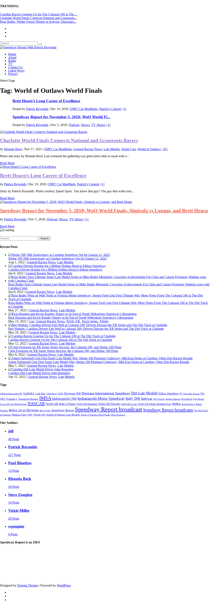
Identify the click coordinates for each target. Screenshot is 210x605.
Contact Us (15, 67)
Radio (12, 60)
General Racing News (87, 149)
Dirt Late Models (144, 393)
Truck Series (90, 321)
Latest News (16, 70)
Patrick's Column (110, 109)
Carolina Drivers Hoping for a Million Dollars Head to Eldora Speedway (55, 269)
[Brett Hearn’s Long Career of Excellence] (28, 166)
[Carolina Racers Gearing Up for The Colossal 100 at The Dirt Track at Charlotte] (61, 336)
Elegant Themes (27, 585)
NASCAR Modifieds (86, 404)
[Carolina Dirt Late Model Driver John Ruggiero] (40, 369)
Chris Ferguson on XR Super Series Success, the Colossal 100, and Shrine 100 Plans (63, 351)
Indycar (146, 398)
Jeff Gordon (159, 399)
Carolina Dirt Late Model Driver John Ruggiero (39, 373)
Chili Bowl (52, 394)
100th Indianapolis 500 (11, 394)
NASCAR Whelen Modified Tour (154, 404)
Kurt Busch (186, 399)
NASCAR (73, 321)
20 (165, 149)
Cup (31, 321)
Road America (188, 404)
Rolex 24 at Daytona (24, 410)
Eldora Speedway (169, 393)
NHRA (176, 404)
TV (10, 64)
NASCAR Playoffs (109, 404)
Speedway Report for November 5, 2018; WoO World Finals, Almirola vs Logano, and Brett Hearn (104, 210)
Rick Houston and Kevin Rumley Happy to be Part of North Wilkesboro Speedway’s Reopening (70, 317)
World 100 (39, 414)
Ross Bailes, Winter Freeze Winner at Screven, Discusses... (38, 21)
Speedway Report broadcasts (168, 409)
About (12, 57)
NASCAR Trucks (129, 404)
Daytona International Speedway (106, 393)
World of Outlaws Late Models (63, 414)
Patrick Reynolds (37, 109)
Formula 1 (11, 398)
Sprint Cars (128, 149)
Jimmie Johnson (173, 399)
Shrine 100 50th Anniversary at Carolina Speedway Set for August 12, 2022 (57, 258)
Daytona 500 (72, 393)
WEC (30, 414)
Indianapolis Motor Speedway (101, 398)
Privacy (13, 74)
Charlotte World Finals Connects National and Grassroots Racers (69, 140)
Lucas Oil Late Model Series (13, 404)
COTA (60, 394)
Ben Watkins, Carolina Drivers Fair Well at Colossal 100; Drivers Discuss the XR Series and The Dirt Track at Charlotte (86, 328)
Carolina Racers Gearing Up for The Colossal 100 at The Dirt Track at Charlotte (60, 339)
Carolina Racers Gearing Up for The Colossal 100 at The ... (38, 14)
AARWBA (28, 393)
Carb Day (40, 393)
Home (12, 54)
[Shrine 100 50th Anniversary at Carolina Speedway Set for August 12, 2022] (59, 255)
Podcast (74, 125)
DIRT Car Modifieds (83, 109)
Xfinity (104, 321)
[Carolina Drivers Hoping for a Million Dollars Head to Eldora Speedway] (57, 266)
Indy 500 (133, 398)
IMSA (45, 398)
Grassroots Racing (28, 398)
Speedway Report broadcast (108, 409)
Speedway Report (62, 410)
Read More (7, 163)
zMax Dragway (118, 415)
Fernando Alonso (191, 394)
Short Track (45, 410)
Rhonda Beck (13, 149)
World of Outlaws (149, 149)
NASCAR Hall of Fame (61, 404)
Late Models (112, 149)
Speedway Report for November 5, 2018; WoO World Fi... (61, 117)
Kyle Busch (198, 399)
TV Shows (98, 125)
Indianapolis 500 (64, 399)
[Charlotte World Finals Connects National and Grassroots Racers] (43, 132)
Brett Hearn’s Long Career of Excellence (46, 101)
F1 (181, 393)
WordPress (64, 585)
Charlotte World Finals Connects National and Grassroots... (38, 18)
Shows (85, 125)
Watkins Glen (19, 414)
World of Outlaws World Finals (95, 415)
